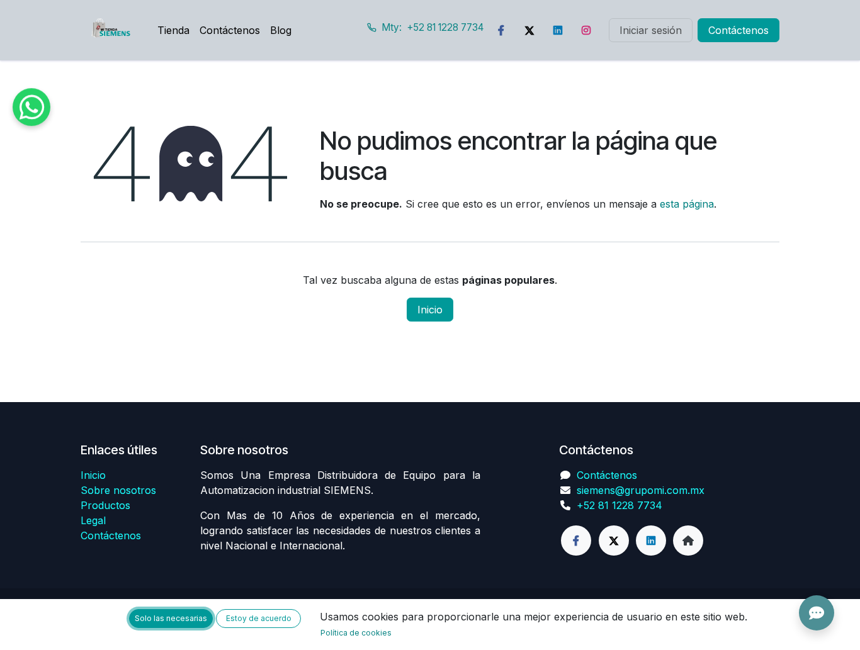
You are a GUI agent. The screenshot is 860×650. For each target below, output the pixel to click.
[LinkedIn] (557, 30)
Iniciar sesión (651, 30)
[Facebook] (501, 30)
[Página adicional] (688, 540)
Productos (105, 505)
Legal (93, 520)
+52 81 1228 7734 (619, 505)
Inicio (430, 309)
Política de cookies (356, 632)
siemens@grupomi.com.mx (640, 490)
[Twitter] (529, 30)
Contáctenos (738, 30)
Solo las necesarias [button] (171, 618)
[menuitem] (173, 30)
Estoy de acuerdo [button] (258, 618)
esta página (687, 204)
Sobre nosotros (118, 490)
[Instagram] (586, 30)
